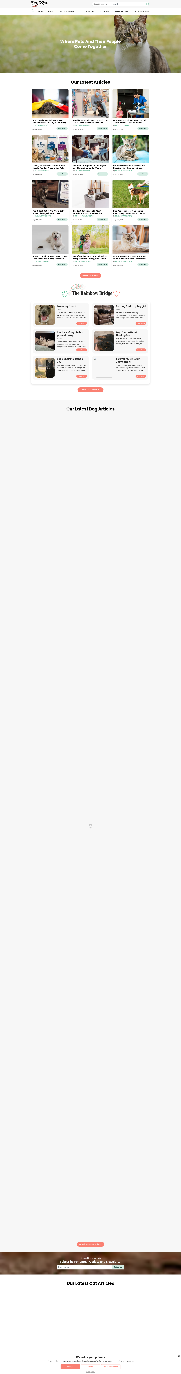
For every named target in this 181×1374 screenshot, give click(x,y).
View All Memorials (90, 390)
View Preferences (111, 1367)
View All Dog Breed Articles (90, 1244)
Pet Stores (104, 11)
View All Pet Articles (90, 275)
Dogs (50, 11)
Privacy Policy (90, 1372)
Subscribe (118, 1267)
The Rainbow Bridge (142, 11)
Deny (90, 1367)
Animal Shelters (121, 11)
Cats (40, 11)
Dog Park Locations (67, 11)
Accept (70, 1367)
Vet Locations (88, 11)
